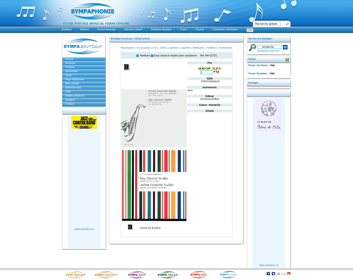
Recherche (71, 71)
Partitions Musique (161, 29)
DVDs (163, 47)
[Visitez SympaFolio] (169, 278)
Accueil (69, 59)
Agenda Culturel (133, 29)
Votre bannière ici (84, 229)
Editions (84, 29)
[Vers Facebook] (268, 273)
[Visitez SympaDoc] (199, 278)
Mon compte (72, 83)
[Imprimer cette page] (278, 273)
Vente (68, 75)
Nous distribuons (74, 79)
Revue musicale (107, 29)
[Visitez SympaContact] (107, 278)
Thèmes (69, 67)
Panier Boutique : (258, 73)
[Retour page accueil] (288, 273)
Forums (199, 29)
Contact (69, 104)
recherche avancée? (268, 50)
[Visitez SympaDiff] (138, 278)
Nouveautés (127, 47)
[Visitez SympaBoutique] (230, 278)
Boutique (67, 29)
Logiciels (186, 47)
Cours (183, 29)
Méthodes (198, 47)
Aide (67, 91)
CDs (155, 47)
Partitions (212, 47)
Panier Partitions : (259, 65)
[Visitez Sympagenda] (77, 278)
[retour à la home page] (96, 27)
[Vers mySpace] (273, 273)
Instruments (225, 47)
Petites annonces (75, 95)
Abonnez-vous (73, 87)
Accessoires (143, 47)
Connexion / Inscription (225, 29)
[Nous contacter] (283, 273)
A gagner (70, 99)
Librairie (173, 47)
